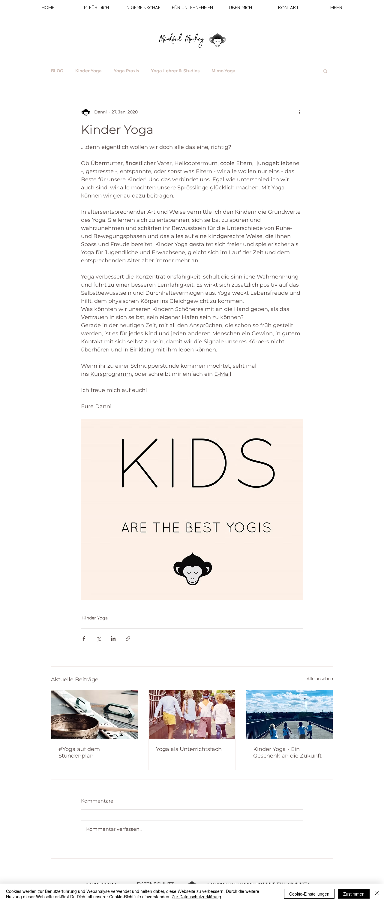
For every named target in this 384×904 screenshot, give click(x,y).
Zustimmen (353, 894)
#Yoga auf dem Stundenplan (79, 752)
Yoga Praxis (126, 71)
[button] (325, 70)
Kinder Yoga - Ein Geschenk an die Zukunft (287, 752)
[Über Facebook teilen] (84, 638)
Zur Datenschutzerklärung (196, 896)
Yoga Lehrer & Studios (175, 71)
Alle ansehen (320, 678)
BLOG (57, 71)
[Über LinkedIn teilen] (113, 638)
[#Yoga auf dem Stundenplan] (94, 714)
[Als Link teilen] (128, 638)
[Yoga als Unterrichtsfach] (192, 714)
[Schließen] (376, 893)
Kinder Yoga (88, 71)
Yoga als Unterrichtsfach (189, 749)
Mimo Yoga (224, 71)
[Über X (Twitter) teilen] (98, 638)
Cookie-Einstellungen (309, 894)
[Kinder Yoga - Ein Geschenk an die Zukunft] (289, 714)
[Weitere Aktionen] (299, 112)
